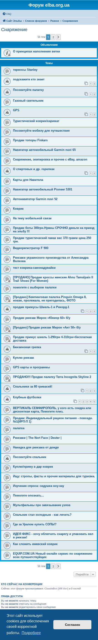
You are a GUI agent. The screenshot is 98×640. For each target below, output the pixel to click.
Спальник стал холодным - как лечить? (42, 514)
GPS (16, 110)
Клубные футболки (27, 397)
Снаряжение (14, 29)
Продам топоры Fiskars (30, 140)
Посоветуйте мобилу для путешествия (41, 130)
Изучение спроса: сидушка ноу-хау (38, 486)
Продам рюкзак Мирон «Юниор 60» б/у (41, 318)
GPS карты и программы (31, 367)
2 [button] (53, 37)
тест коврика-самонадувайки (34, 267)
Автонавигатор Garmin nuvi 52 (35, 199)
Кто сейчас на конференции (21, 584)
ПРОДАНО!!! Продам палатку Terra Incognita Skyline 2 (52, 377)
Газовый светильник (28, 100)
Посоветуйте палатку (28, 90)
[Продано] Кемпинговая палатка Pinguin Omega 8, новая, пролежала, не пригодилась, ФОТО (50, 298)
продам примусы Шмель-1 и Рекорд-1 (41, 307)
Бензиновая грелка (27, 347)
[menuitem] (6, 14)
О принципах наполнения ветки (36, 51)
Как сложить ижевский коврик (35, 544)
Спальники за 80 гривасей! (32, 386)
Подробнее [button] (31, 633)
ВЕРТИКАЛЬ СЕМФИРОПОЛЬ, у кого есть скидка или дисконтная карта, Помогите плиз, (52, 409)
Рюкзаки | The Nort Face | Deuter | (37, 437)
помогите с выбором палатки (35, 287)
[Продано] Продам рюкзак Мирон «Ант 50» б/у (47, 327)
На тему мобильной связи (32, 218)
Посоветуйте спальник (29, 457)
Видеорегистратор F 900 (30, 248)
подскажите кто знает (28, 79)
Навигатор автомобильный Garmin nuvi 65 (44, 150)
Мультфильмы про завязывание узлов (41, 505)
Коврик (18, 208)
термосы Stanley (25, 69)
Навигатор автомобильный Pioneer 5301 (42, 189)
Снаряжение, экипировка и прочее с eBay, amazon (50, 159)
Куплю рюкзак (23, 357)
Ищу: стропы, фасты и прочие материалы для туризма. (54, 476)
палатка (18, 428)
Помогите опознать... (28, 495)
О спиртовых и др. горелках (33, 169)
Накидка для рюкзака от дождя (36, 447)
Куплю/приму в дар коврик (33, 466)
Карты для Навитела (28, 180)
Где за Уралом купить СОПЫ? (35, 524)
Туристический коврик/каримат (36, 121)
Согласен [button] (72, 624)
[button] (58, 37)
